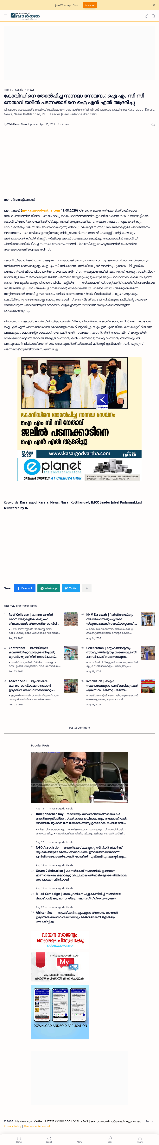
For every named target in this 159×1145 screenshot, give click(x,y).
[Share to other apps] (87, 588)
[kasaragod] (58, 808)
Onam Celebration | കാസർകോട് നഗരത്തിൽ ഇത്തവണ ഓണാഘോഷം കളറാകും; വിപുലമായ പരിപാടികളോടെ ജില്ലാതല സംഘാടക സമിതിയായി (81, 875)
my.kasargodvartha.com (41, 210)
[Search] (153, 16)
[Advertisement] (79, 53)
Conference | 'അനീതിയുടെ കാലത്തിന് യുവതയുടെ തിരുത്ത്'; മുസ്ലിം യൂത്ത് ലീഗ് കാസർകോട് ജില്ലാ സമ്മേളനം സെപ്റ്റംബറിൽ (32, 652)
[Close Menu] (154, 5)
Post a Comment (79, 727)
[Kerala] (69, 808)
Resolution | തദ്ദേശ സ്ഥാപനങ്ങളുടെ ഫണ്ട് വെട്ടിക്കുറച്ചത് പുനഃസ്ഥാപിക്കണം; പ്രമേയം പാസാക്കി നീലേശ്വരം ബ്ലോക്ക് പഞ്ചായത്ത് (111, 685)
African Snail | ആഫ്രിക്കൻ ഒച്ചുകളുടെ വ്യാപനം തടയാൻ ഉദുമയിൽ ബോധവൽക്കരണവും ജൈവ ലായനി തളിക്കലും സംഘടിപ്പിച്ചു (31, 685)
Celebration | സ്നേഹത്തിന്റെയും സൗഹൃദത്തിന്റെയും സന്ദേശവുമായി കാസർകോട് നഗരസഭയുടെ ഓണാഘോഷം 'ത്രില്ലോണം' (111, 652)
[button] (146, 16)
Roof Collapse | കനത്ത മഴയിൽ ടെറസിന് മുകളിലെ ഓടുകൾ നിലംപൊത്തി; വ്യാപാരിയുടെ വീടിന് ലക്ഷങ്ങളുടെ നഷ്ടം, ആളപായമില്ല (34, 619)
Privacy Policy (12, 1126)
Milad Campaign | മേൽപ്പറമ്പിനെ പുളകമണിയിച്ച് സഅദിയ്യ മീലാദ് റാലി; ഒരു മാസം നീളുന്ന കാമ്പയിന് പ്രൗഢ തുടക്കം (78, 896)
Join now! (89, 5)
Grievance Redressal (37, 1126)
